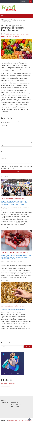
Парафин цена (5, 386)
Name (3, 145)
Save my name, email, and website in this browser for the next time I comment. (16, 167)
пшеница (13, 312)
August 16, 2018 (5, 33)
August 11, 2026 (5, 312)
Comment (4, 125)
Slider (2, 305)
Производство (25, 34)
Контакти (4, 402)
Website (3, 158)
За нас (3, 400)
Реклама (3, 404)
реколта (19, 312)
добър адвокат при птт (8, 383)
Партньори (4, 405)
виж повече (4, 332)
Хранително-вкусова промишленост (11, 36)
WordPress (11, 420)
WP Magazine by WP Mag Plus (23, 420)
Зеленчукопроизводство (8, 34)
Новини (18, 34)
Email (3, 152)
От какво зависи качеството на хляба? (14, 310)
